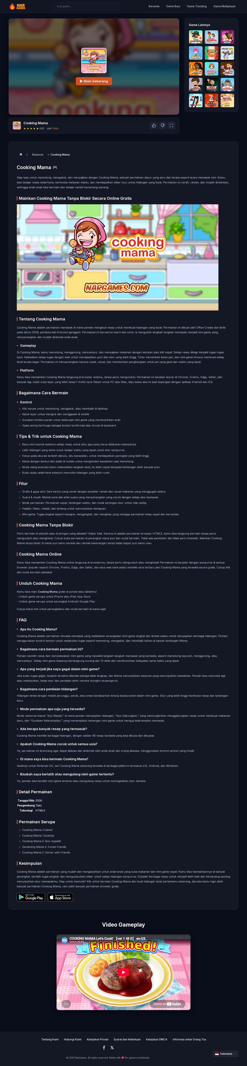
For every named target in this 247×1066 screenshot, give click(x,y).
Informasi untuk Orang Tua (189, 1039)
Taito (55, 128)
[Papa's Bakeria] (196, 85)
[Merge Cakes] (227, 100)
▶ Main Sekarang (94, 81)
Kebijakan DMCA (156, 1039)
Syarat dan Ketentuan (127, 1039)
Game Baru (173, 6)
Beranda (154, 6)
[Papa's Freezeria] (211, 37)
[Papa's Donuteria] (196, 37)
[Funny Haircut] (211, 69)
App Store (83, 596)
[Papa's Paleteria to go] (227, 37)
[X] (112, 1048)
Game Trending (197, 6)
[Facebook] (104, 1048)
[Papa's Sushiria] (211, 85)
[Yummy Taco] (211, 53)
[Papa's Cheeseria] (196, 69)
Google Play (87, 601)
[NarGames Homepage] (18, 6)
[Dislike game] (162, 125)
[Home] (21, 154)
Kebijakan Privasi (97, 1039)
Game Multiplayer (224, 6)
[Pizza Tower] (211, 100)
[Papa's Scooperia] (227, 85)
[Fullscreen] (171, 125)
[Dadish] (196, 53)
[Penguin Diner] (227, 53)
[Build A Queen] (196, 100)
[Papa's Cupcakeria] (227, 69)
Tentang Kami (50, 1039)
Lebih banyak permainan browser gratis (93, 886)
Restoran (37, 154)
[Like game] (154, 125)
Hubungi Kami (72, 1039)
